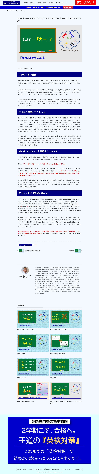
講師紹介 (25, 469)
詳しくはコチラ (68, 7)
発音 (36, 245)
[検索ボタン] (66, 3)
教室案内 (42, 469)
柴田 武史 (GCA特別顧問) (25, 276)
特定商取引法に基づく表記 (52, 469)
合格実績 (37, 469)
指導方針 (19, 469)
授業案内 (31, 469)
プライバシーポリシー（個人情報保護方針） (71, 469)
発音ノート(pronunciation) (25, 245)
